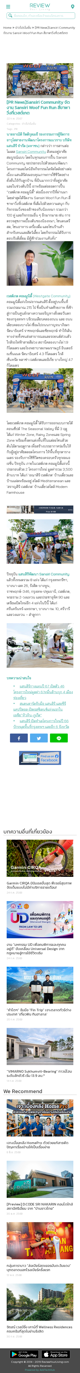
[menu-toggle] (8, 7)
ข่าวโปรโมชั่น (23, 27)
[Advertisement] (40, 50)
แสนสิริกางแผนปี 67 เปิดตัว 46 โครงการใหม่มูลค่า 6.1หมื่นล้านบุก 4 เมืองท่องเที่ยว (43, 692)
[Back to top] (65, 1358)
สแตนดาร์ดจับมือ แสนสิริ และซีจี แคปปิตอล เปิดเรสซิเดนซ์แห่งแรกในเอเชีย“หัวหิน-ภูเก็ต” (39, 709)
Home (7, 27)
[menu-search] (71, 7)
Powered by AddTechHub (40, 1370)
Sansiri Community (31, 151)
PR (16, 129)
